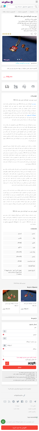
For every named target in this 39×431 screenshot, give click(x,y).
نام (35, 327)
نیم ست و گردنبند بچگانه (23, 63)
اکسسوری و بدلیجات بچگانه (9, 12)
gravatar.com (11, 377)
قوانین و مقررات (32, 409)
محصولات (31, 12)
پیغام (34, 349)
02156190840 (18, 395)
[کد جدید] (7, 363)
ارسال (19, 367)
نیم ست (34, 104)
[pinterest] (13, 401)
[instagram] (30, 401)
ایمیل (34, 334)
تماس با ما (33, 406)
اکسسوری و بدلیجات (22, 12)
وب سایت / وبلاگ (31, 342)
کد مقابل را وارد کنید (30, 359)
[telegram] (34, 401)
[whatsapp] (26, 401)
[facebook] (22, 401)
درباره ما (17, 406)
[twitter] (17, 401)
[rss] (9, 401)
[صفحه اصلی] (37, 12)
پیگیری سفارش (32, 412)
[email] (4, 401)
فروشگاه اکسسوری (31, 115)
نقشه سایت (16, 409)
